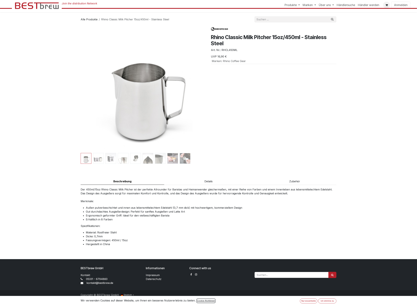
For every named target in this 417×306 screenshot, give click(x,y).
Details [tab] (208, 181)
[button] (87, 89)
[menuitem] (292, 4)
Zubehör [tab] (294, 181)
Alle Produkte (89, 19)
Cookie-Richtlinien (206, 300)
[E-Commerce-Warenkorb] (386, 5)
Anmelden (401, 5)
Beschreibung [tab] (122, 181)
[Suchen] (332, 19)
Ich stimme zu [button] (327, 301)
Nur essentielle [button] (308, 301)
